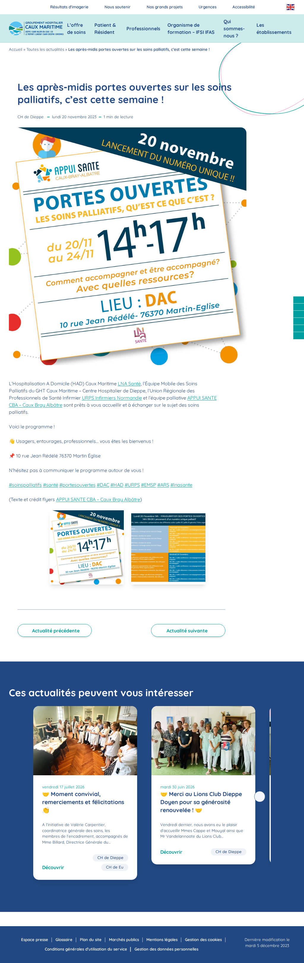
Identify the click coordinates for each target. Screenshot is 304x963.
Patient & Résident (105, 28)
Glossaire (64, 939)
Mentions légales (162, 939)
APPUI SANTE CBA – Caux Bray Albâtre (98, 499)
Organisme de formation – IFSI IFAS (191, 28)
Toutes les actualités (45, 49)
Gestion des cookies (203, 939)
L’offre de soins (76, 28)
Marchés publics (124, 939)
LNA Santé (129, 383)
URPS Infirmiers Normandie (112, 398)
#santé (50, 485)
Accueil (15, 49)
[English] (290, 7)
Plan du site (91, 939)
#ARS (163, 485)
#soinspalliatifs (25, 485)
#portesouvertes (77, 485)
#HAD (117, 485)
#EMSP (148, 485)
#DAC (103, 485)
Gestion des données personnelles (166, 949)
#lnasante (181, 485)
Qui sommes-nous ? (234, 28)
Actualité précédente (56, 631)
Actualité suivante (187, 631)
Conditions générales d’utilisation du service (86, 949)
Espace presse (34, 939)
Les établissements (274, 28)
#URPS (132, 485)
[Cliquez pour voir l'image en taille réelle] (87, 547)
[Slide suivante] (259, 796)
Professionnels (143, 28)
